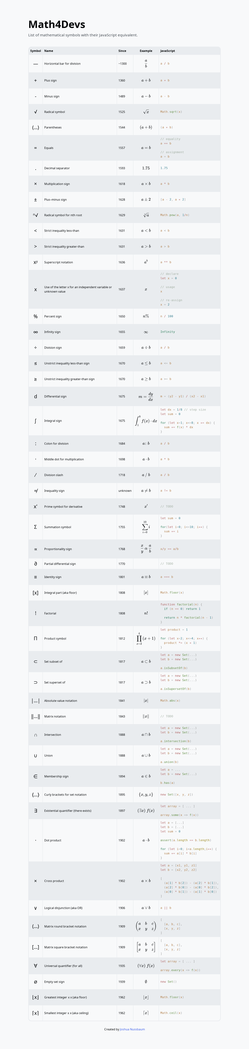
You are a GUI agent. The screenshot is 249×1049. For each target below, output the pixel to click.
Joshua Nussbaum (132, 1029)
